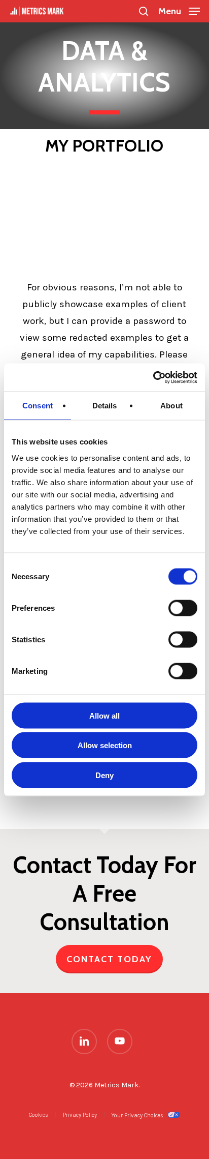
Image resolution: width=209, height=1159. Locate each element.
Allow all (104, 715)
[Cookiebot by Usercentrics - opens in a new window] (153, 377)
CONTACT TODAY (109, 959)
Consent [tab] (37, 405)
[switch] (182, 608)
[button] (179, 10)
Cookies (38, 1115)
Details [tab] (104, 405)
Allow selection (105, 745)
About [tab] (171, 405)
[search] (143, 11)
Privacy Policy (80, 1115)
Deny (104, 774)
